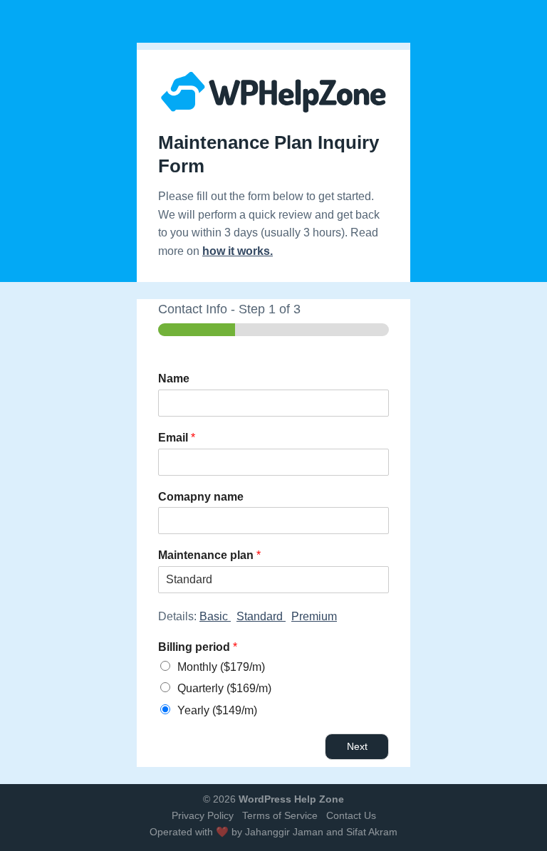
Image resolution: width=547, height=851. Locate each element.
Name (173, 378)
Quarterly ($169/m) (224, 688)
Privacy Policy (203, 815)
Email (176, 438)
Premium (314, 616)
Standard (261, 616)
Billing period (197, 647)
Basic (215, 616)
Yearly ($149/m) (217, 710)
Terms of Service (280, 815)
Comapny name (201, 497)
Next (357, 746)
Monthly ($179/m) (221, 667)
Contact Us (351, 815)
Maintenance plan (209, 555)
